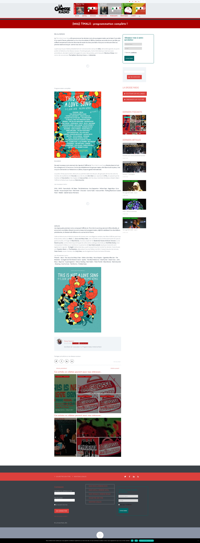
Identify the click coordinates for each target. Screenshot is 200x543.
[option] (87, 393)
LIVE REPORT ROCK (59, 376)
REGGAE (93, 16)
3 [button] (89, 455)
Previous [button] (55, 437)
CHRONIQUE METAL (126, 162)
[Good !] (89, 8)
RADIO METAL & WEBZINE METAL (99, 490)
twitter (129, 1)
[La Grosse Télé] (142, 1)
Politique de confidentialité (146, 540)
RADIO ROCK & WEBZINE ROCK (98, 486)
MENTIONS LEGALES (80, 476)
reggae (123, 9)
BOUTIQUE (124, 16)
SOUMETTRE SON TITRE (63, 476)
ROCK (77, 16)
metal (99, 9)
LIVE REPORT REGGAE (126, 181)
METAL (84, 16)
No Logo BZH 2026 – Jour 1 (130, 230)
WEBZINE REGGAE (134, 181)
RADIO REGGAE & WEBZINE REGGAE (100, 494)
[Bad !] (96, 8)
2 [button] (87, 455)
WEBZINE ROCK (83, 343)
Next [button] (120, 437)
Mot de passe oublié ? (61, 516)
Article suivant (115, 368)
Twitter (56, 361)
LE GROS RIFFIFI (127, 117)
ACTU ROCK (75, 343)
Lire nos (131, 52)
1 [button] (86, 455)
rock (75, 9)
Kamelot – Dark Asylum (129, 174)
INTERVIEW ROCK (81, 376)
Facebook (61, 361)
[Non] (198, 540)
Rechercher (135, 77)
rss (139, 1)
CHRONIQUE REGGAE (126, 199)
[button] (139, 16)
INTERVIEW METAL (126, 143)
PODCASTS (113, 16)
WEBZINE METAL (133, 143)
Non (136, 540)
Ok (132, 540)
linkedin (136, 1)
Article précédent (61, 368)
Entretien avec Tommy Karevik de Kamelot (134, 155)
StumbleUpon (72, 361)
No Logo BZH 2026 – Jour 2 (130, 193)
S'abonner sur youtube (135, 99)
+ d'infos (94, 11)
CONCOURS (103, 16)
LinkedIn (67, 361)
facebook (132, 1)
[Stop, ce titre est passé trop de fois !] (92, 8)
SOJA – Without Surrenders (130, 211)
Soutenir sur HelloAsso (135, 94)
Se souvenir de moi (61, 505)
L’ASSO (133, 16)
